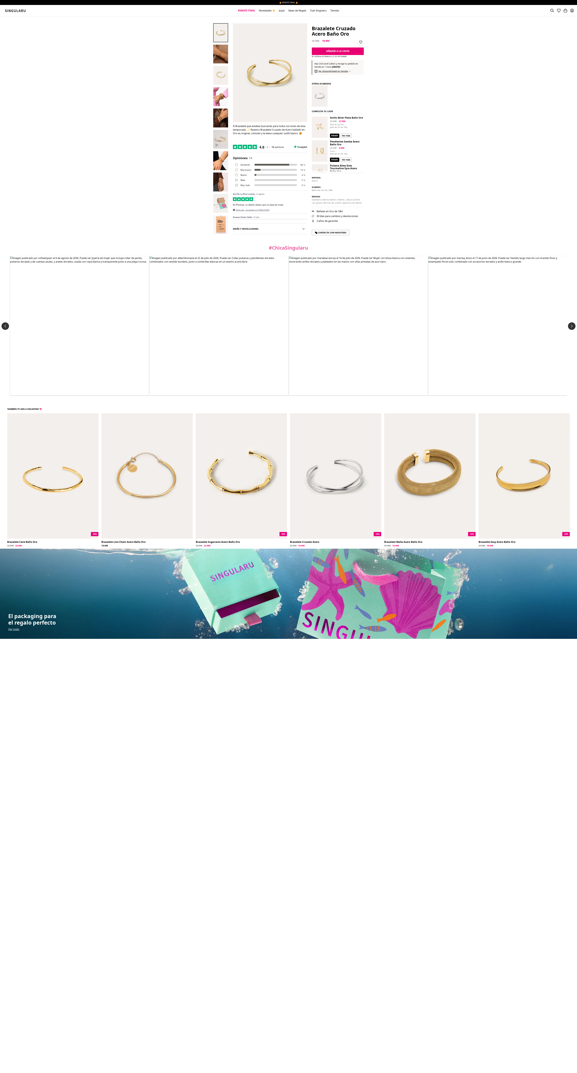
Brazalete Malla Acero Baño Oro (403, 542)
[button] (79, 325)
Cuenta (572, 10)
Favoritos (559, 10)
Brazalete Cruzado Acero (304, 542)
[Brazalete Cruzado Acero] (320, 95)
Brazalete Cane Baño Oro (22, 542)
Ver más (346, 135)
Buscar (552, 10)
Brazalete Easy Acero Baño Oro (497, 542)
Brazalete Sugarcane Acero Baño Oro (218, 542)
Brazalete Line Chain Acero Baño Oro (123, 542)
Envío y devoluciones (245, 228)
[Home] (15, 10)
